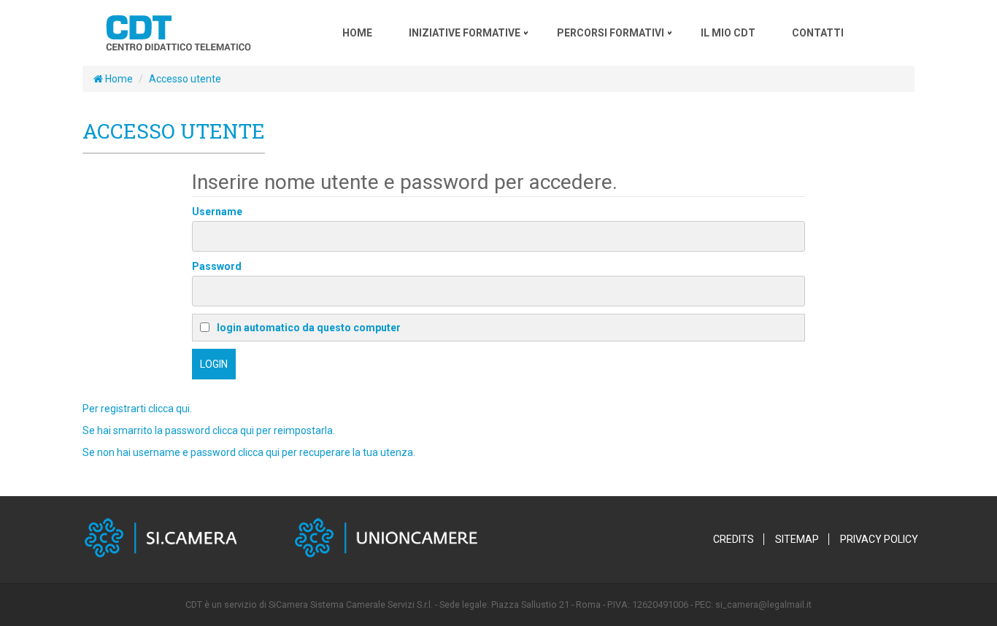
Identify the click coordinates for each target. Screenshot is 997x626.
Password (217, 266)
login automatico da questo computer (309, 327)
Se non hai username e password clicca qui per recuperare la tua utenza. (248, 452)
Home (118, 79)
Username (217, 211)
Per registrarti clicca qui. (137, 408)
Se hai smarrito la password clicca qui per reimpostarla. (208, 430)
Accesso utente (185, 79)
